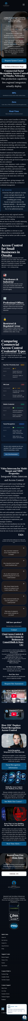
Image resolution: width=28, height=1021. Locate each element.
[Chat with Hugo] (24, 1017)
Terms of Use (5, 960)
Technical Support (6, 996)
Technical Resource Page (13, 67)
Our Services (4, 940)
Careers (3, 962)
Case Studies (4, 965)
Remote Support (5, 957)
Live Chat (4, 991)
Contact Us (4, 943)
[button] (24, 4)
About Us (4, 937)
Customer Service (5, 993)
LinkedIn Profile (5, 977)
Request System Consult (14, 61)
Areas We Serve (5, 945)
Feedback (4, 999)
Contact (14, 630)
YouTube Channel (6, 979)
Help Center (4, 988)
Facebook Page (5, 974)
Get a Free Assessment (11, 454)
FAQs (3, 948)
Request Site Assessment (14, 684)
